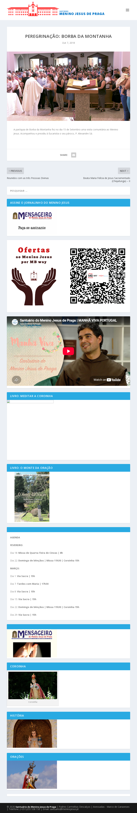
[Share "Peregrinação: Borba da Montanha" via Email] (73, 155)
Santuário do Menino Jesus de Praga (36, 806)
